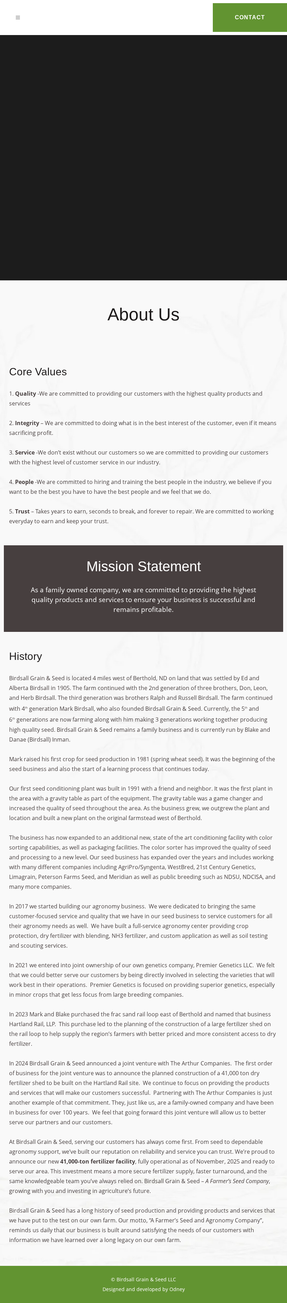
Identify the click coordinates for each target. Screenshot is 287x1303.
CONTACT (250, 17)
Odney (177, 1289)
